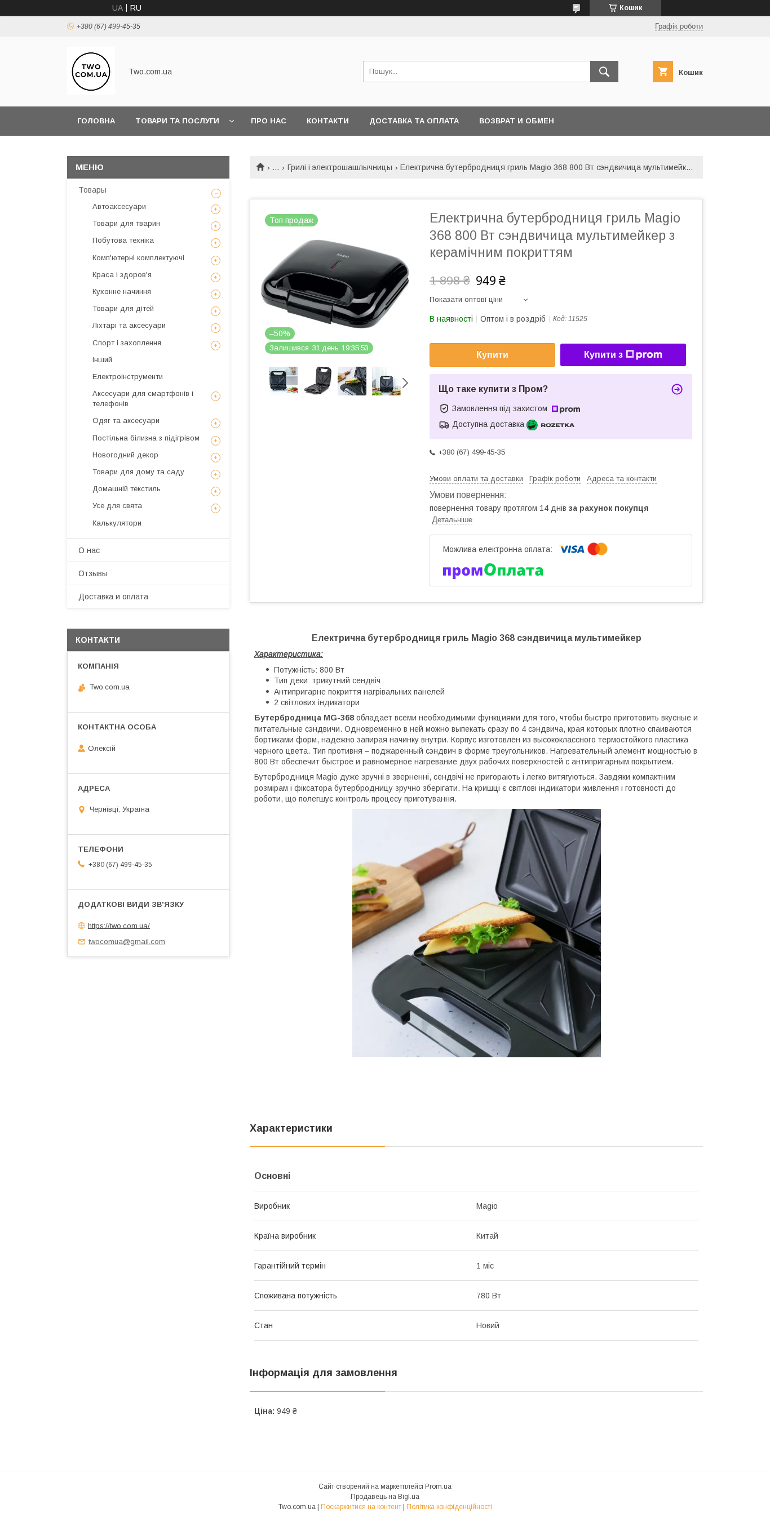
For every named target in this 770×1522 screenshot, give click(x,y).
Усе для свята (117, 505)
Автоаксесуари (119, 206)
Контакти (328, 121)
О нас (89, 550)
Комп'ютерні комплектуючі (138, 257)
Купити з (603, 354)
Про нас (268, 121)
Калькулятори (116, 523)
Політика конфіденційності (449, 1507)
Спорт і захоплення (126, 343)
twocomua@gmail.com (126, 941)
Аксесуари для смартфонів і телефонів (142, 398)
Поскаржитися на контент (361, 1507)
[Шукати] (604, 71)
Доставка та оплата (414, 121)
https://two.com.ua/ (119, 925)
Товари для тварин (126, 223)
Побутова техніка (123, 240)
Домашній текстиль (126, 488)
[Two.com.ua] (91, 91)
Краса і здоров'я (122, 274)
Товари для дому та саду (138, 472)
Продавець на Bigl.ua (385, 1497)
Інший (102, 359)
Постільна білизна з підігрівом (146, 438)
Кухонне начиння (121, 291)
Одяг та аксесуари (126, 420)
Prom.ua (438, 1486)
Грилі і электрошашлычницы (339, 167)
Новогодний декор (125, 455)
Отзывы (93, 573)
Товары (92, 189)
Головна (96, 121)
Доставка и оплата (113, 596)
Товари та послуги (177, 121)
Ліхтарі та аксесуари (129, 325)
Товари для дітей (123, 308)
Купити (492, 354)
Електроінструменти (127, 376)
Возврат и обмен (516, 121)
